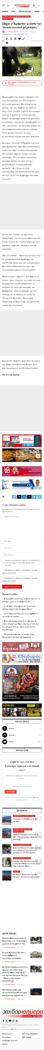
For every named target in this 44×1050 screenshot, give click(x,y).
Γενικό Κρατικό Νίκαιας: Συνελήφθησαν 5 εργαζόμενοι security (14, 955)
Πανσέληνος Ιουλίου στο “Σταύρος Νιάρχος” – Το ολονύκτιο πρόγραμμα (26, 875)
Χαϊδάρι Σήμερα (13, 32)
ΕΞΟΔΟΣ (16, 871)
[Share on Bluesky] (19, 39)
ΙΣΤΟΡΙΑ (28, 829)
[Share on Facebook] (7, 39)
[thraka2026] (22, 647)
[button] (4, 5)
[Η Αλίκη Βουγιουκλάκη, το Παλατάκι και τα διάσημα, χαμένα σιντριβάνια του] (36, 940)
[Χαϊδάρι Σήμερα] (22, 5)
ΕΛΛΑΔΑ (16, 845)
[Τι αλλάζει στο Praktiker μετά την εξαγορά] (6, 820)
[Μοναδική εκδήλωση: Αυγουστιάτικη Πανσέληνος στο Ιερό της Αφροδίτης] (36, 991)
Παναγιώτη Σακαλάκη (33, 1029)
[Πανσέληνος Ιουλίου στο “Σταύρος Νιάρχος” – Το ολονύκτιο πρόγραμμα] (6, 876)
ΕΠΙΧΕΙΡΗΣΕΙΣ (18, 816)
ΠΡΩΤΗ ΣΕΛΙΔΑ (8, 19)
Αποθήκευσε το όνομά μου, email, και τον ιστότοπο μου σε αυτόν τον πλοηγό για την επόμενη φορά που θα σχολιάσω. (23, 562)
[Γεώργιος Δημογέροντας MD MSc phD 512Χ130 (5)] (22, 484)
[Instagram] (22, 735)
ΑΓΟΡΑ (16, 858)
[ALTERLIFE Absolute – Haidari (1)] (22, 710)
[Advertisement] (22, 207)
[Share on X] (11, 39)
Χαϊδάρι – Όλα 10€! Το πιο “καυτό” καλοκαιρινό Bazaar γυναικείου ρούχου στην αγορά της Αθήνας (27, 863)
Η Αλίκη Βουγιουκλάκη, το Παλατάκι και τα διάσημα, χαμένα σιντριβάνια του (14, 941)
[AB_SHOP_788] (22, 440)
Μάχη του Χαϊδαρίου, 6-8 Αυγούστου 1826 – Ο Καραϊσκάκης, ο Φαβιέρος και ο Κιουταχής (27, 837)
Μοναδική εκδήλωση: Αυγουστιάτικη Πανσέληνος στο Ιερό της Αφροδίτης (15, 992)
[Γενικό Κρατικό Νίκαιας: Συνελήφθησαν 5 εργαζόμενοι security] (36, 954)
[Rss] (17, 1021)
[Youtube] (22, 741)
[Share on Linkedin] (24, 497)
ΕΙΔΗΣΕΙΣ (18, 16)
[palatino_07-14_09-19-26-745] (22, 455)
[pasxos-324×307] (20, 683)
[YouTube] (10, 1021)
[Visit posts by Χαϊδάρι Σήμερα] (3, 32)
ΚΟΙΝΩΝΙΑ (26, 16)
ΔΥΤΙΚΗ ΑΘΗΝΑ (8, 16)
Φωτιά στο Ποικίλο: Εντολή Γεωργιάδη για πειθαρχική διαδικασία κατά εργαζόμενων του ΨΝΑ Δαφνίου (27, 850)
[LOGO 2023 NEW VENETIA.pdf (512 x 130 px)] (22, 471)
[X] (6, 1021)
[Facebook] (22, 728)
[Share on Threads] (15, 39)
